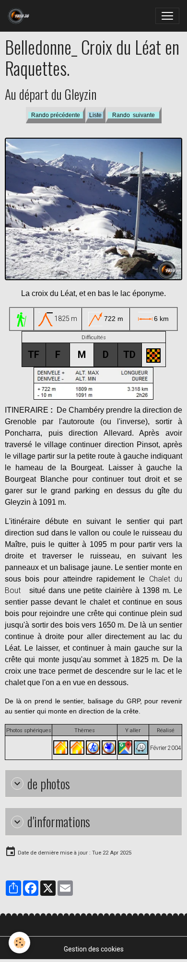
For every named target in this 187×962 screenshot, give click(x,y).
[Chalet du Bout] (60, 747)
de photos (48, 784)
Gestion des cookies (94, 949)
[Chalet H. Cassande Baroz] (77, 747)
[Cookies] (19, 942)
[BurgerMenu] (167, 16)
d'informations (58, 822)
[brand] (20, 16)
